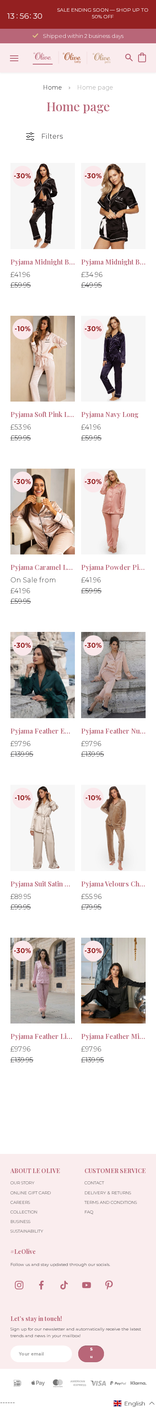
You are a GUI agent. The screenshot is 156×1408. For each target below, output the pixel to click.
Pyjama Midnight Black (113, 261)
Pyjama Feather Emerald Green (42, 730)
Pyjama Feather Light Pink (42, 1036)
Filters (52, 136)
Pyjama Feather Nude (113, 730)
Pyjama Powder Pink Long (113, 567)
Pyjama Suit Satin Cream (42, 883)
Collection (23, 1212)
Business (20, 1221)
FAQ (88, 1212)
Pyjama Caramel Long (42, 567)
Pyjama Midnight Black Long (42, 261)
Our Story (22, 1183)
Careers (20, 1202)
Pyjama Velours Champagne (113, 883)
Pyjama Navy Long (110, 414)
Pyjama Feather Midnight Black (113, 1036)
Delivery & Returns (107, 1193)
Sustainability (26, 1231)
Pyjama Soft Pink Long (42, 414)
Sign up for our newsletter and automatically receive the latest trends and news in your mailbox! (75, 1332)
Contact (94, 1183)
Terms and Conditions (110, 1202)
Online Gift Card (30, 1193)
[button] (134, 1403)
